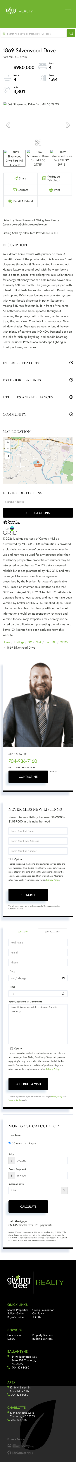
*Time (11, 986)
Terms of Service (15, 1100)
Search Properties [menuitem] (17, 1310)
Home (6, 642)
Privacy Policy (52, 880)
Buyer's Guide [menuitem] (15, 1317)
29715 (64, 642)
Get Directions (38, 513)
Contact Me (28, 777)
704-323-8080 (20, 1367)
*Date (11, 971)
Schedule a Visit (52, 932)
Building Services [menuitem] (42, 1338)
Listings (19, 642)
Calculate (28, 1206)
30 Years (17, 1143)
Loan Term (14, 1135)
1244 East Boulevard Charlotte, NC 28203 (22, 1414)
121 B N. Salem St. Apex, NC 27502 (20, 1389)
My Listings (14, 767)
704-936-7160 (22, 761)
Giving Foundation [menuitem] (43, 1310)
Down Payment (17, 1169)
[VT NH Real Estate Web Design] (38, 1452)
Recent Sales (28, 767)
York (39, 642)
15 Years (32, 1143)
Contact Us (23, 932)
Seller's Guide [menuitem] (15, 1313)
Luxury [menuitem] (11, 1338)
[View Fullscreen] (8, 456)
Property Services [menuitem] (42, 1335)
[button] (71, 33)
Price (11, 1154)
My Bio (53, 772)
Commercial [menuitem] (14, 1335)
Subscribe (28, 895)
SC (30, 642)
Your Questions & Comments (25, 1001)
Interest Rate (16, 1184)
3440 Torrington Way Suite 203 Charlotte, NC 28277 (24, 1360)
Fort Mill (51, 642)
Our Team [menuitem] (38, 1313)
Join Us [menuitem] (36, 1317)
